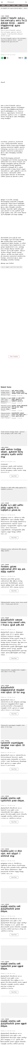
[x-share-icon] (5, 58)
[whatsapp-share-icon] (2, 58)
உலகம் (13, 5)
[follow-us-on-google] (25, 58)
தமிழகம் (3, 5)
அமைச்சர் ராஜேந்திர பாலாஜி (6, 267)
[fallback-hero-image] (6, 393)
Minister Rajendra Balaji (17, 267)
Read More (14, 476)
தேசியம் (8, 5)
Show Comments (14, 356)
